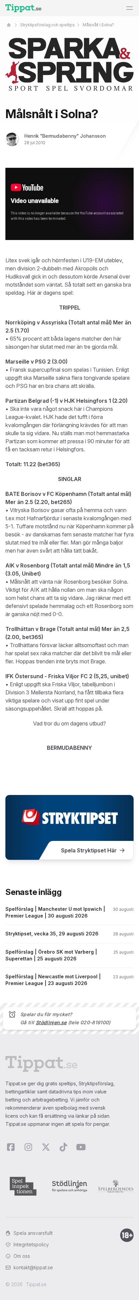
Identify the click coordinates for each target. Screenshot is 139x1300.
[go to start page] (8, 25)
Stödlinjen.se (51, 1022)
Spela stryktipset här (89, 850)
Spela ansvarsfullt (33, 1233)
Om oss (21, 1256)
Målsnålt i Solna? (98, 24)
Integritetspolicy (31, 1244)
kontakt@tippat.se (33, 1267)
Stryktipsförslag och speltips (47, 24)
